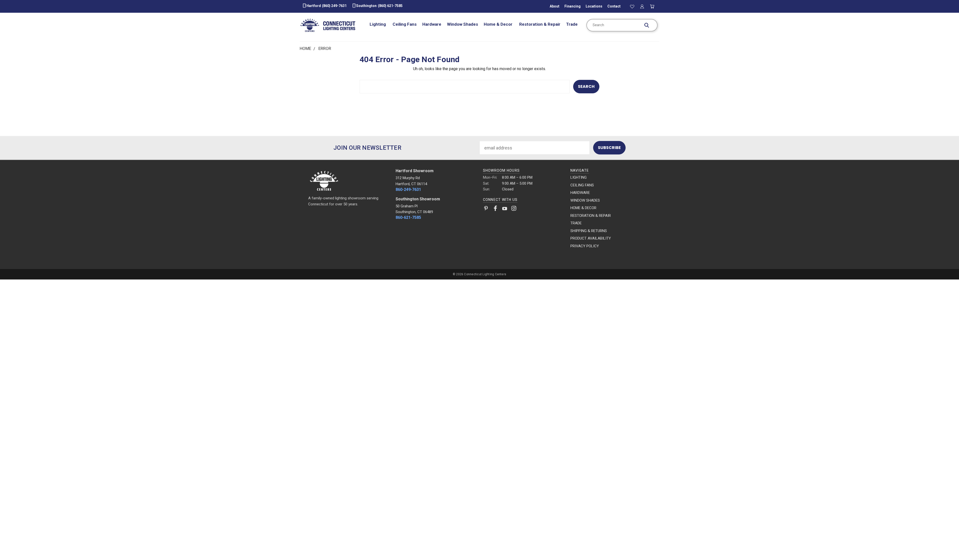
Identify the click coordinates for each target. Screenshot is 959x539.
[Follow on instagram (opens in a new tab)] (514, 209)
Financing (572, 6)
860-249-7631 (408, 189)
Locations (594, 6)
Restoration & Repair (539, 24)
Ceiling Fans (405, 24)
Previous (944, 523)
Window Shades (462, 24)
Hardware (431, 24)
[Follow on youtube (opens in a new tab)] (504, 209)
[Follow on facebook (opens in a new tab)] (495, 209)
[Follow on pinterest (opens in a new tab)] (486, 209)
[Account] (642, 6)
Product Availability (590, 238)
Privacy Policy (584, 246)
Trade (572, 24)
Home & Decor (498, 24)
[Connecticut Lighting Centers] (348, 180)
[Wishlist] (632, 6)
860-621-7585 (408, 217)
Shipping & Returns (588, 231)
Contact (614, 6)
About (554, 6)
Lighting (378, 24)
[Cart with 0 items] (652, 6)
